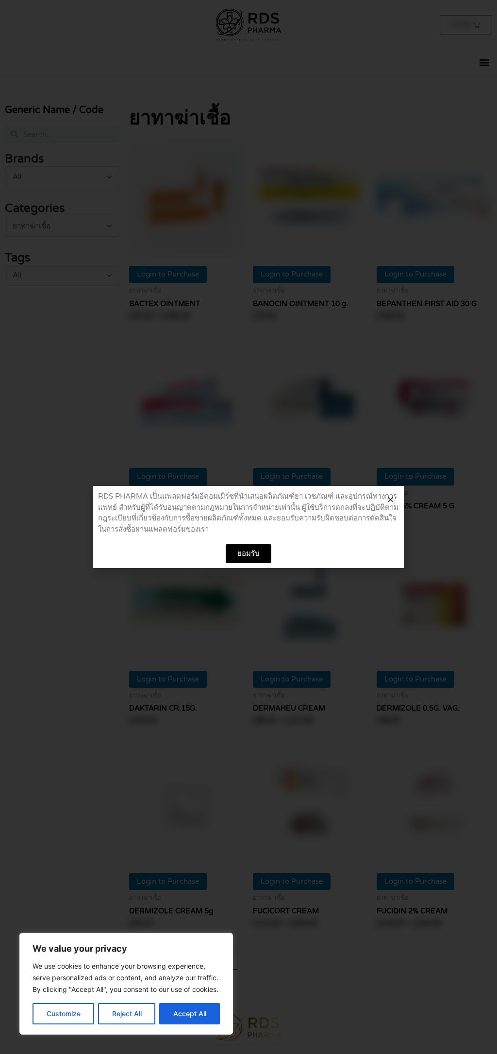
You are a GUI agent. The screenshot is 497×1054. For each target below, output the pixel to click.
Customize (64, 1013)
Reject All (127, 1013)
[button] (390, 499)
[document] (248, 527)
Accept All (189, 1013)
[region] (126, 984)
